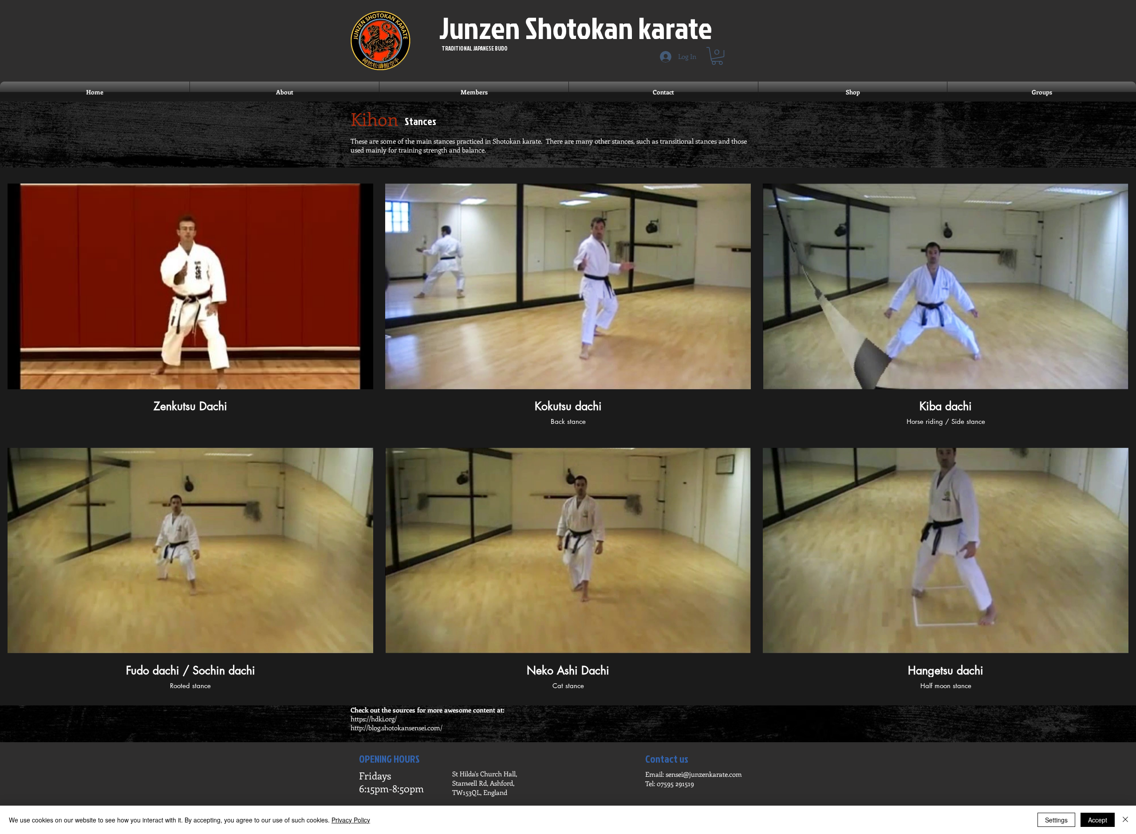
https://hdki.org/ (374, 718)
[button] (717, 56)
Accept (1097, 819)
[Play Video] (190, 286)
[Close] (1125, 820)
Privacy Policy (350, 819)
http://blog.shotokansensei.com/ (396, 727)
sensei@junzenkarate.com (704, 774)
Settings (1056, 819)
